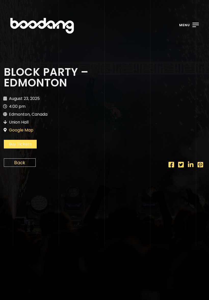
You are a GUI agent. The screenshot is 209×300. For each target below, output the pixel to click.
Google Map (21, 130)
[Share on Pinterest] (200, 165)
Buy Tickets (20, 144)
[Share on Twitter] (181, 165)
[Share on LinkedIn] (190, 165)
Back (19, 162)
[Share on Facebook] (171, 165)
